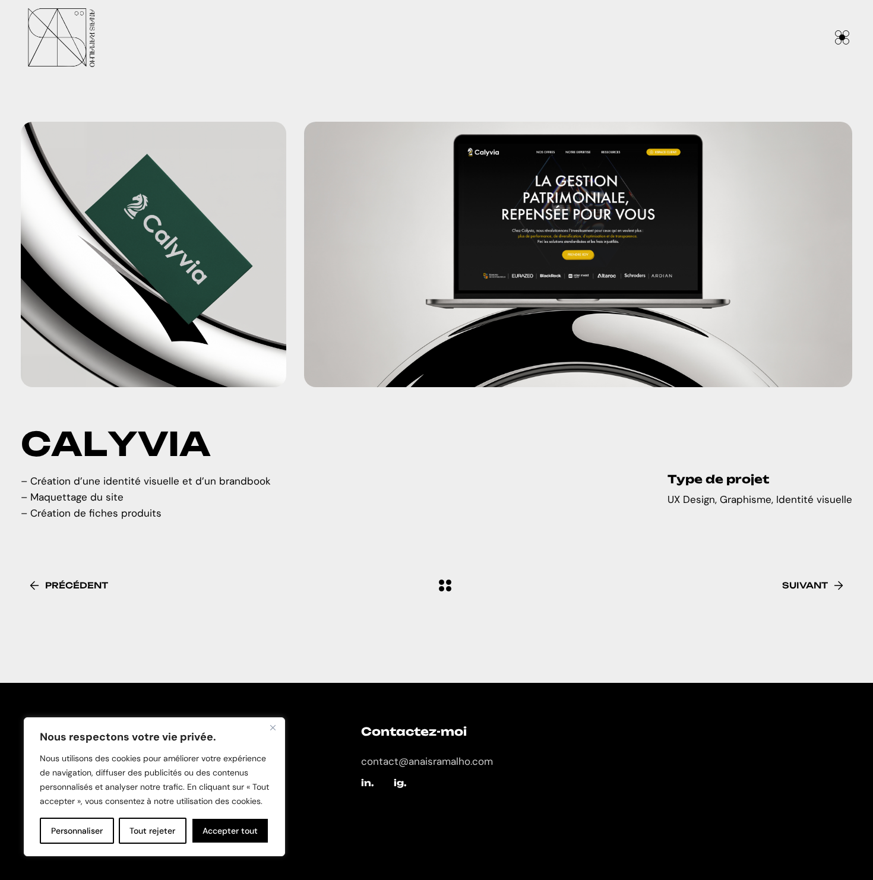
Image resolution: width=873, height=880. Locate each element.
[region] (154, 786)
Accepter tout (230, 830)
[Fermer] (272, 727)
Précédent (76, 585)
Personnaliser (77, 830)
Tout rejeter (152, 830)
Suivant (805, 585)
